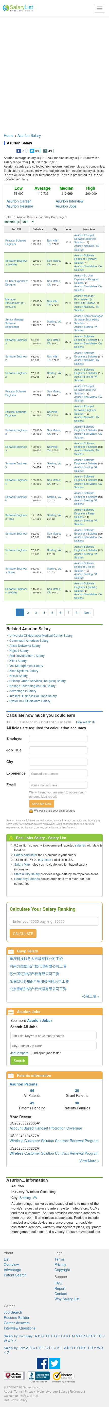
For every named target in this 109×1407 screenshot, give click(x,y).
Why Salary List (67, 1298)
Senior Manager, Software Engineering (15, 323)
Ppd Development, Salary (27, 655)
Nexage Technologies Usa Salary (32, 686)
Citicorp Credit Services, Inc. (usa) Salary (37, 680)
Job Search (13, 1312)
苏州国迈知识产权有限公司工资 (34, 973)
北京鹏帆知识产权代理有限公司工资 (38, 988)
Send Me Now (41, 803)
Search (19, 1060)
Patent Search (15, 1274)
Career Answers (17, 1322)
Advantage (12, 1269)
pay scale (44, 859)
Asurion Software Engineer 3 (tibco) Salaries (84, 566)
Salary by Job (14, 1347)
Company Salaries (27, 878)
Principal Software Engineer (15, 242)
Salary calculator (25, 855)
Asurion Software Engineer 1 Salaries (86, 531)
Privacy (60, 1264)
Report (60, 1288)
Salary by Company (18, 1336)
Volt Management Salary (26, 665)
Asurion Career (19, 201)
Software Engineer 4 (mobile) (16, 590)
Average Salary (56, 1391)
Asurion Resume (20, 206)
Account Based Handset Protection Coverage (46, 1128)
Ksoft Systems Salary (23, 670)
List (6, 1259)
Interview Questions (19, 1328)
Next (87, 612)
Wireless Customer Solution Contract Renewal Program (54, 1140)
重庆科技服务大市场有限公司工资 (36, 958)
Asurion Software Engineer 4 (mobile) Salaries (85, 587)
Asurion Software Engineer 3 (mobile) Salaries (85, 259)
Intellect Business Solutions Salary (33, 696)
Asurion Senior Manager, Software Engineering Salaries (88, 319)
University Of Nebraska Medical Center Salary (40, 635)
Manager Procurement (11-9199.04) (15, 303)
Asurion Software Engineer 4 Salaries (86, 478)
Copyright (62, 1269)
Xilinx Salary (18, 660)
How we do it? (86, 722)
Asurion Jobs (66, 206)
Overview (11, 1264)
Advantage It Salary (22, 691)
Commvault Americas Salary (28, 640)
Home (8, 135)
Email (11, 784)
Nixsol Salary (18, 675)
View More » (89, 1160)
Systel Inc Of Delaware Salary (29, 701)
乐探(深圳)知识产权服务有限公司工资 (39, 981)
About (8, 1391)
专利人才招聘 (29, 1395)
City (9, 761)
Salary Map (22, 864)
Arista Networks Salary (25, 645)
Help (40, 1391)
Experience (16, 773)
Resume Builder (16, 1317)
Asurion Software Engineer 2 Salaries (86, 338)
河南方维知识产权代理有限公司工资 (38, 966)
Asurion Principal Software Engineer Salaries (85, 238)
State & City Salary (27, 874)
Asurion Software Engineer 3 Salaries (86, 428)
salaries (80, 845)
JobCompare (19, 1053)
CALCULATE (23, 933)
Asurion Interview (69, 201)
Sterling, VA (54, 321)
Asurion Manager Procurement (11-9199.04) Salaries (85, 299)
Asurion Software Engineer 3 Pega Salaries (84, 513)
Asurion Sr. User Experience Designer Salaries (86, 279)
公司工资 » (90, 996)
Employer (14, 738)
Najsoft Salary (19, 650)
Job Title (14, 749)
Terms (60, 1259)
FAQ (58, 1282)
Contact (61, 1293)
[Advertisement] (54, 72)
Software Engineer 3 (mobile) (16, 262)
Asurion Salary (29, 135)
